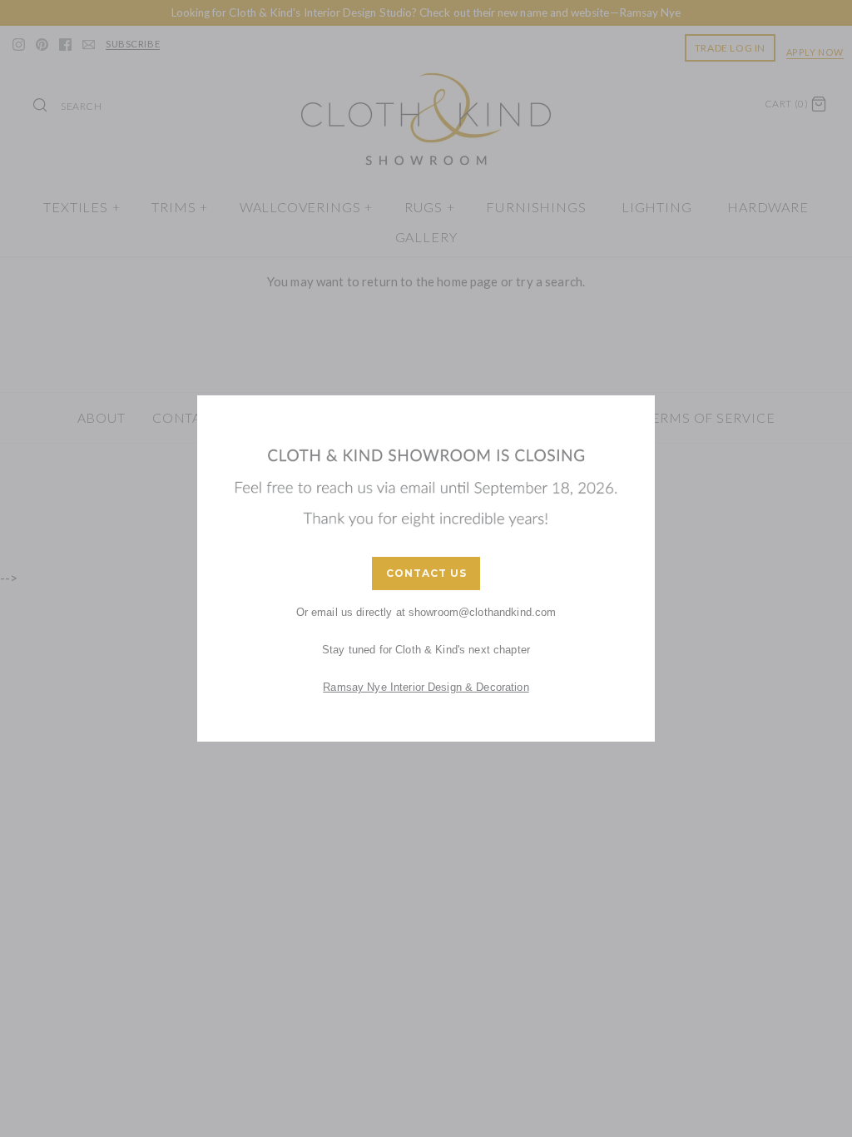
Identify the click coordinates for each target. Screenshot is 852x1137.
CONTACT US (426, 573)
